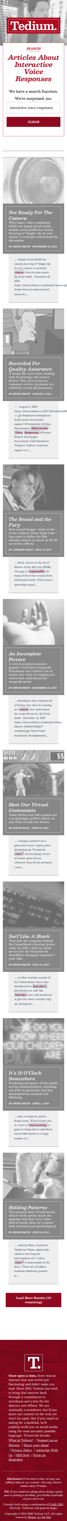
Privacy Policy (22, 1450)
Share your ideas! (36, 1445)
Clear (33, 121)
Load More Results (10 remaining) (33, 1299)
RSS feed (22, 1455)
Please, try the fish (39, 1517)
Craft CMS (56, 1504)
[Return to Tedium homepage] (33, 26)
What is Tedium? (21, 1440)
